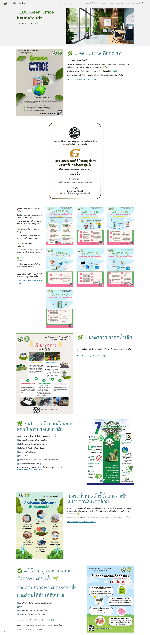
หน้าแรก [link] (62, 3)
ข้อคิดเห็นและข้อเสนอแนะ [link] (120, 3)
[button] (147, 2)
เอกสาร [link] (79, 3)
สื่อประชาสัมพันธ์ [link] (91, 3)
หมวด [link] (70, 3)
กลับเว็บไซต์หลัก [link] (138, 3)
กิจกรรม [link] (103, 3)
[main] (39, 17)
